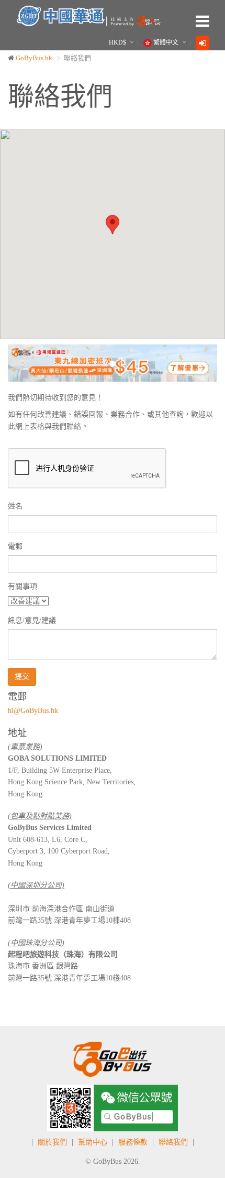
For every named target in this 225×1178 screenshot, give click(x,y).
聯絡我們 (173, 1142)
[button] (23, 362)
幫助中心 (92, 1142)
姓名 (15, 506)
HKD (117, 42)
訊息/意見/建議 (32, 620)
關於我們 (52, 1142)
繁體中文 (165, 42)
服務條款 (133, 1142)
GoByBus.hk (34, 58)
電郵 (15, 546)
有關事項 (22, 586)
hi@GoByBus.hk (33, 711)
